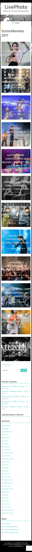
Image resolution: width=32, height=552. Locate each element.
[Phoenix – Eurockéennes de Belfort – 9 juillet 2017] (16, 123)
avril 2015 (5, 501)
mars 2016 (5, 474)
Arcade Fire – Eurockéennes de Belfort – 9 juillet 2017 (15, 239)
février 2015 (5, 507)
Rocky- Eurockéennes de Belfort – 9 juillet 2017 (16, 105)
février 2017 (5, 447)
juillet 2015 (5, 492)
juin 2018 (4, 429)
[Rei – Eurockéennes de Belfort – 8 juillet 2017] (16, 311)
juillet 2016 (5, 462)
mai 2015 (4, 498)
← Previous (5, 365)
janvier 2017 (5, 450)
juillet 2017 (5, 438)
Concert (22, 61)
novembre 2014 (7, 510)
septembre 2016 (7, 459)
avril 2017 (5, 444)
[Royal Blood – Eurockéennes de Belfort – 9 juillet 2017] (16, 70)
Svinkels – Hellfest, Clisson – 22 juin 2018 (15, 392)
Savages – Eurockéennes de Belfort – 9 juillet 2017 (15, 51)
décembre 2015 (7, 480)
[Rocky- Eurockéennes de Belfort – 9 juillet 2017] (16, 96)
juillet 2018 (5, 426)
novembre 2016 (7, 453)
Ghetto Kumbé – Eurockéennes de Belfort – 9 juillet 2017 (15, 159)
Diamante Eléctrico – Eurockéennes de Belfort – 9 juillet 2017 (15, 185)
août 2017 (5, 435)
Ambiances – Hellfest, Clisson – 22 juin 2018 (14, 387)
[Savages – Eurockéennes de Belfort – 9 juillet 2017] (16, 43)
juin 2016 (4, 465)
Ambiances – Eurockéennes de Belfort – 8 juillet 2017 (15, 266)
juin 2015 (4, 495)
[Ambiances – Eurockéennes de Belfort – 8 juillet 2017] (16, 257)
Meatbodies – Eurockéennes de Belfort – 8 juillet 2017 (15, 346)
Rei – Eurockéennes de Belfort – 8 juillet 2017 (16, 319)
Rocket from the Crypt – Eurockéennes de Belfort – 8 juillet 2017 (16, 293)
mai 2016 (4, 468)
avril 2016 (5, 471)
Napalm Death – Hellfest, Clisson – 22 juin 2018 (15, 397)
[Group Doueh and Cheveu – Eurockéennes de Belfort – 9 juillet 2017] (16, 204)
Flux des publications (9, 526)
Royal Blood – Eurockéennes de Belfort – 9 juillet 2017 (15, 78)
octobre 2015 (6, 486)
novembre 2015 (7, 483)
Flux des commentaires (10, 529)
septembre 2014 (7, 513)
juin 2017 (4, 441)
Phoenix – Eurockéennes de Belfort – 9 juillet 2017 (15, 132)
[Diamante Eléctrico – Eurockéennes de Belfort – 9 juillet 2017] (16, 177)
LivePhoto (16, 7)
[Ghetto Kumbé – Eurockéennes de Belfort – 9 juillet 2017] (16, 150)
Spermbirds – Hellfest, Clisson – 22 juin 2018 (14, 402)
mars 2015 (5, 504)
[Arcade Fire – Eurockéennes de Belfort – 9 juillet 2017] (16, 231)
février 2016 (6, 477)
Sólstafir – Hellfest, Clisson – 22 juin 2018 (15, 408)
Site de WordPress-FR (9, 532)
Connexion (5, 523)
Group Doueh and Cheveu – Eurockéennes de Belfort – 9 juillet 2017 (16, 212)
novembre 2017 (7, 432)
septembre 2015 (7, 489)
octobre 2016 (6, 456)
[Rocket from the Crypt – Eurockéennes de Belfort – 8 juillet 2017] (16, 284)
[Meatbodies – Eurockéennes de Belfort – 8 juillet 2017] (16, 338)
